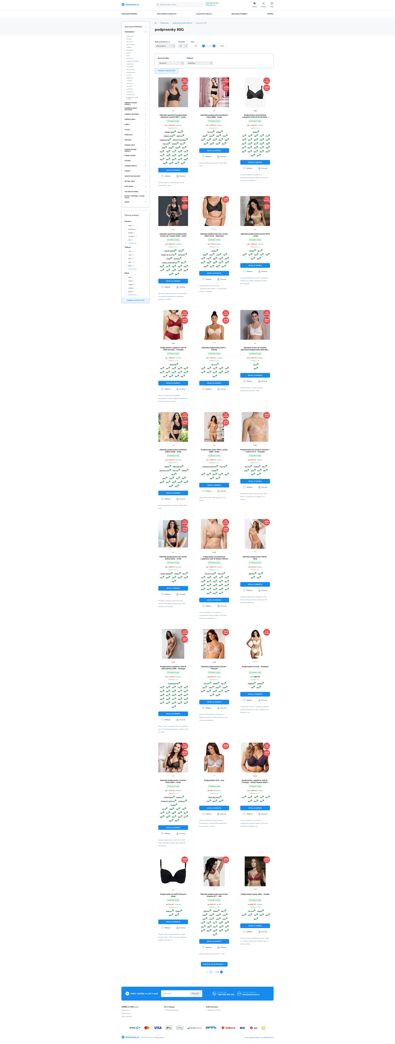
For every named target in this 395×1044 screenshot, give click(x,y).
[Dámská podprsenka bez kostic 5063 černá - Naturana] (214, 211)
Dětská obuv (130, 181)
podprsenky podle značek (132, 98)
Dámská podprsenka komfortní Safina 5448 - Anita (173, 451)
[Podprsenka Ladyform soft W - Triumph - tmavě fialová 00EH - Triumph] (255, 757)
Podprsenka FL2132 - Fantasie (255, 667)
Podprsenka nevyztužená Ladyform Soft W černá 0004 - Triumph (255, 116)
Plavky (127, 129)
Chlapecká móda (131, 191)
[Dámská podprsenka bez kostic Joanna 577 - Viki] (214, 871)
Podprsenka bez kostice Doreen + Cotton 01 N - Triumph (255, 451)
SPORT (127, 202)
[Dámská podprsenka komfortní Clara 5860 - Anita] (214, 92)
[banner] (135, 4)
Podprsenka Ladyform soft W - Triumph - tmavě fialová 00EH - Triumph (255, 781)
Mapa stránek (159, 1037)
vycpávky (130, 89)
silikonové (130, 78)
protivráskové (131, 72)
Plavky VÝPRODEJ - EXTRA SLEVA (134, 196)
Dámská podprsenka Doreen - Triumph (214, 668)
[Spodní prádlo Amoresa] (155, 23)
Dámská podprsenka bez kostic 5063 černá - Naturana (214, 235)
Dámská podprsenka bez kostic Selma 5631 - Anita (173, 558)
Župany (127, 171)
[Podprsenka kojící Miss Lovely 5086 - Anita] (214, 427)
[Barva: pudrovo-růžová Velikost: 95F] (168, 769)
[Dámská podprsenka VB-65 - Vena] (255, 534)
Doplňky (128, 140)
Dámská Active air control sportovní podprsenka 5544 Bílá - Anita (255, 349)
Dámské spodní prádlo (131, 103)
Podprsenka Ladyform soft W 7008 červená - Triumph (173, 349)
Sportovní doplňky (132, 176)
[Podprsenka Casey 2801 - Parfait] (255, 871)
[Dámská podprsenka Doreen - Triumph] (214, 644)
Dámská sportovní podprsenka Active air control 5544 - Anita (173, 235)
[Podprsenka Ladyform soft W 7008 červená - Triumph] (173, 325)
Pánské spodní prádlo (130, 150)
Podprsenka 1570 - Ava (214, 780)
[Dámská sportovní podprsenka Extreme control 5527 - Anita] (173, 92)
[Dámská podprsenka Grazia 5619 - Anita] (255, 211)
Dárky (127, 124)
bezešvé (129, 39)
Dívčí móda (129, 186)
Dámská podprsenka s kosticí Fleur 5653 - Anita (173, 781)
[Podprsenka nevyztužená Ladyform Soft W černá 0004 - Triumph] (255, 92)
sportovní (130, 83)
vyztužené (130, 92)
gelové (129, 53)
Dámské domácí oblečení (131, 109)
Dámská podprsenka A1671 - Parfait (214, 349)
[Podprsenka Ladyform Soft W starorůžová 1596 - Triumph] (173, 644)
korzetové (130, 58)
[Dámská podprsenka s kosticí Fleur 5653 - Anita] (173, 757)
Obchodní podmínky (171, 1010)
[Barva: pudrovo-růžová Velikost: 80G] (173, 769)
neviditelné (130, 67)
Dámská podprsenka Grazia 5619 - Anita (255, 235)
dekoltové (130, 50)
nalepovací (130, 64)
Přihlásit (195, 993)
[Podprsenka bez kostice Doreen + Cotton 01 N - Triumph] (255, 427)
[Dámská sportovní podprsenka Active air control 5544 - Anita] (173, 211)
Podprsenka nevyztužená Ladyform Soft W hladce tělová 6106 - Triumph (214, 558)
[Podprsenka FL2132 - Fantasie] (255, 644)
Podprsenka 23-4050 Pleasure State (173, 895)
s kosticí (129, 80)
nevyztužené (131, 69)
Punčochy (129, 135)
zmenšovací (130, 94)
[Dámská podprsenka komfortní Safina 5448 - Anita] (173, 427)
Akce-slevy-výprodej (133, 27)
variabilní (129, 86)
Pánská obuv (130, 145)
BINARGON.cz (269, 1037)
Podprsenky (164, 23)
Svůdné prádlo (131, 166)
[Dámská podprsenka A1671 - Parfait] (214, 325)
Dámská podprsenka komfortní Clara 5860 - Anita (214, 116)
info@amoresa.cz (210, 5)
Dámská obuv (130, 119)
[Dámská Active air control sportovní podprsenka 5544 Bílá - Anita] (255, 325)
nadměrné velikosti (133, 61)
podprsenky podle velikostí (182, 23)
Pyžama (128, 161)
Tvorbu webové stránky (251, 1037)
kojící (128, 55)
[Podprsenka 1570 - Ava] (214, 757)
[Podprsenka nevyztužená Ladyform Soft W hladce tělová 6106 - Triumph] (214, 534)
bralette (129, 47)
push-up (129, 75)
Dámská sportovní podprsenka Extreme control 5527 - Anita (173, 116)
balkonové (130, 36)
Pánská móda (130, 155)
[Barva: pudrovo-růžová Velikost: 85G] (179, 769)
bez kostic (130, 42)
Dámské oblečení (132, 114)
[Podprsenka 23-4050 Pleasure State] (173, 871)
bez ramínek (131, 44)
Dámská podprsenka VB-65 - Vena (255, 558)
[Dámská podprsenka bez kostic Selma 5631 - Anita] (173, 534)
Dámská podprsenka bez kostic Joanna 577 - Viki (214, 895)
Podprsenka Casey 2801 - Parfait (255, 894)
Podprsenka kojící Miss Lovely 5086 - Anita (214, 451)
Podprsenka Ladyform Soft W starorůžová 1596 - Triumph (173, 668)
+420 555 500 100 (212, 3)
